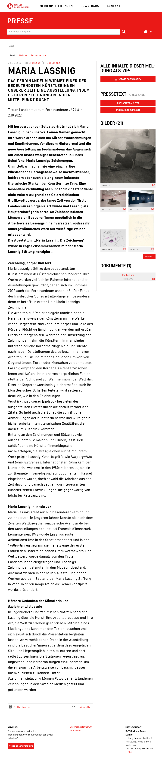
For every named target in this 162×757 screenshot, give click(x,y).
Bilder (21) (111, 123)
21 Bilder (34, 62)
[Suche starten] (124, 32)
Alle (12, 45)
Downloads (90, 5)
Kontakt (113, 5)
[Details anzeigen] (153, 185)
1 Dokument (52, 62)
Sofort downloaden (129, 79)
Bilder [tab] (23, 55)
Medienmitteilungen (56, 5)
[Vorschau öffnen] (128, 156)
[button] (148, 31)
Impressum (75, 730)
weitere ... (149, 256)
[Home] (18, 6)
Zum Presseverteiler (21, 746)
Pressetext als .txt (128, 103)
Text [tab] (13, 55)
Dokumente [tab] (38, 55)
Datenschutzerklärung (81, 726)
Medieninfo (128, 275)
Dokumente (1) (115, 265)
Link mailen (84, 707)
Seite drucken (23, 707)
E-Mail (128, 752)
